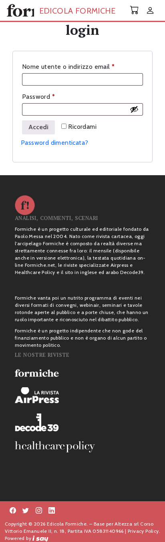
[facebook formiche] (12, 511)
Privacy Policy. (144, 531)
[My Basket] (134, 10)
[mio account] (150, 11)
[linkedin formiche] (51, 511)
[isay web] (40, 538)
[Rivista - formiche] (82, 373)
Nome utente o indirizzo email (81, 66)
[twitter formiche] (25, 511)
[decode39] (82, 422)
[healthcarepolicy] (82, 446)
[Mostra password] (134, 109)
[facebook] (38, 511)
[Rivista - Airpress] (82, 395)
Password (51, 96)
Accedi (38, 127)
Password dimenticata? (54, 142)
